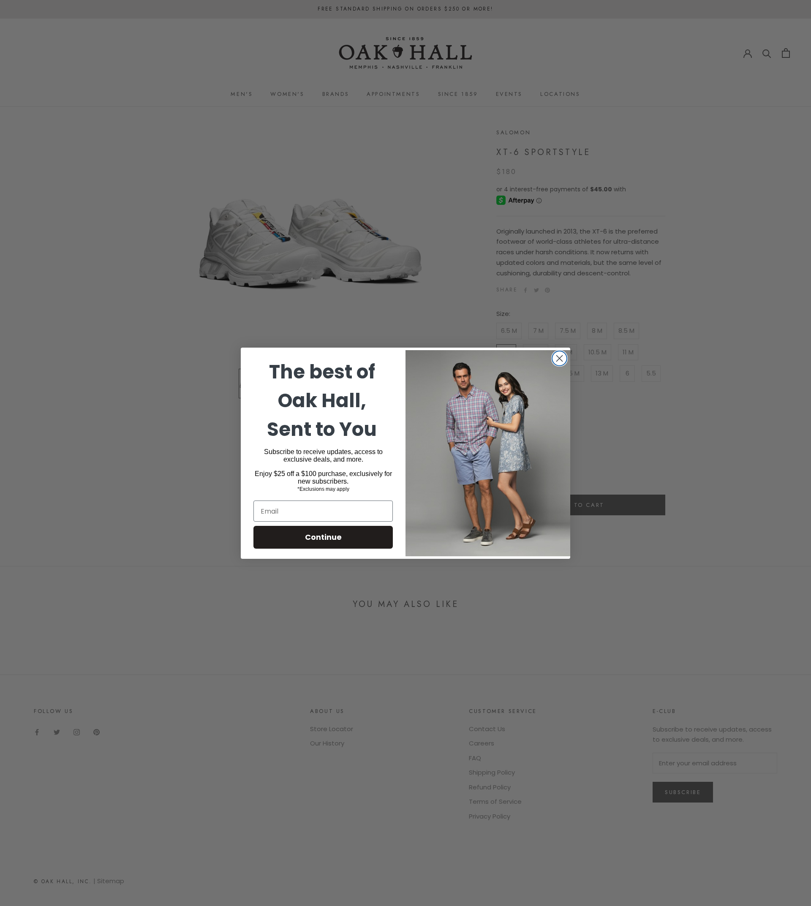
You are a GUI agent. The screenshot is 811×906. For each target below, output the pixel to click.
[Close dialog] (559, 358)
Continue (323, 537)
